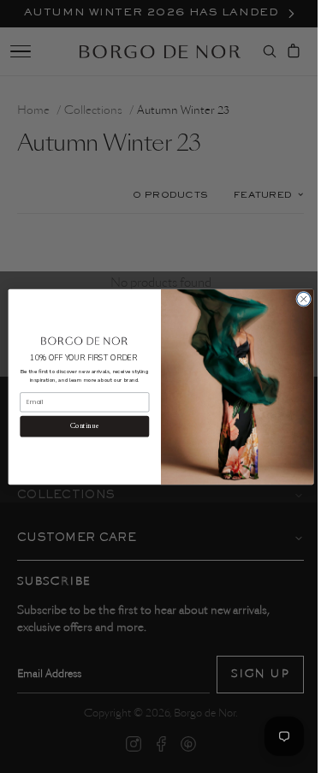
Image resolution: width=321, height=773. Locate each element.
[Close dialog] (297, 299)
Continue (77, 426)
